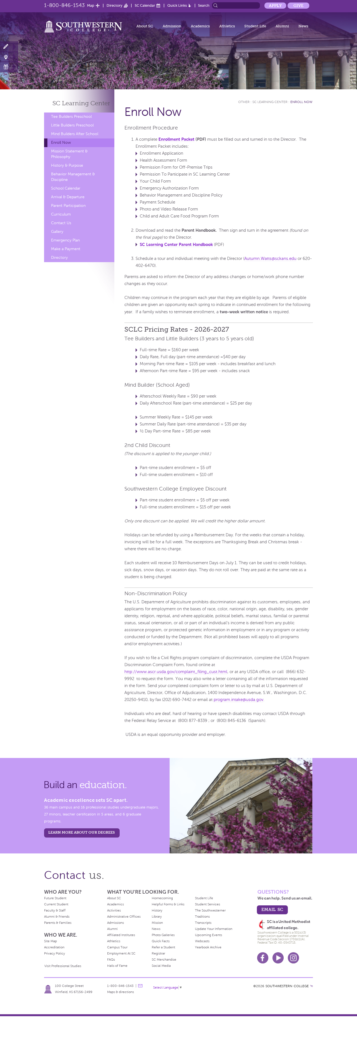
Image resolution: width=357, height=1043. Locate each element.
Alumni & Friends (56, 916)
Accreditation (54, 947)
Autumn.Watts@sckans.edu (270, 258)
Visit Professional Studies (62, 966)
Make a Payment (65, 249)
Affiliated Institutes (121, 935)
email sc (272, 909)
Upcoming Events (208, 935)
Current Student (56, 904)
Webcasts (202, 941)
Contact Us (61, 223)
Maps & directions (120, 992)
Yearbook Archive (208, 947)
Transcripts (203, 923)
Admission (172, 26)
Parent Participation (68, 206)
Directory (114, 5)
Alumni (282, 26)
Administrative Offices (124, 916)
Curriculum (61, 214)
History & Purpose (67, 165)
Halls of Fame (117, 966)
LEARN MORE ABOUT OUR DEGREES (81, 832)
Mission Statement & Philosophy (69, 154)
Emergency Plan (65, 240)
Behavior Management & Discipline (73, 177)
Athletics (227, 26)
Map (90, 5)
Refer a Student (163, 947)
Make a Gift (9, 66)
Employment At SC (121, 953)
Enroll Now (61, 142)
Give (298, 5)
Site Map (50, 941)
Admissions (115, 923)
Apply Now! (9, 46)
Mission (157, 923)
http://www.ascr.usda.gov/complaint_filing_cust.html (175, 671)
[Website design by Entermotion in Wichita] (311, 986)
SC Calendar (145, 5)
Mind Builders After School (74, 134)
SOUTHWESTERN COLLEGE (287, 986)
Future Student (55, 898)
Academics (200, 26)
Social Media (161, 966)
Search (203, 5)
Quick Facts (161, 941)
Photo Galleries (163, 935)
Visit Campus (9, 56)
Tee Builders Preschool (71, 116)
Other (244, 102)
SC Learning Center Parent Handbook (176, 244)
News (303, 26)
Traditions (202, 916)
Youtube (278, 957)
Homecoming (162, 898)
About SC (144, 26)
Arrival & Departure (68, 197)
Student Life (255, 26)
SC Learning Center (270, 102)
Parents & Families (57, 923)
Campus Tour (117, 947)
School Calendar (65, 188)
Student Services (207, 904)
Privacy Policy (54, 953)
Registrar (158, 953)
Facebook (262, 957)
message (140, 985)
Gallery (57, 231)
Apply (275, 5)
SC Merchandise (164, 959)
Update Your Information (213, 929)
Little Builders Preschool (72, 125)
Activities (114, 910)
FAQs (111, 959)
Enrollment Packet (176, 139)
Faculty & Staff (55, 910)
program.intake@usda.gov (238, 699)
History (157, 910)
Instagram (293, 957)
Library (157, 916)
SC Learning (81, 103)
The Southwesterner (210, 910)
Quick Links (177, 5)
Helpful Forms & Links (168, 904)
